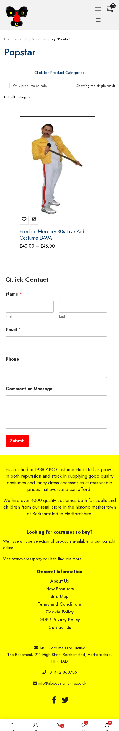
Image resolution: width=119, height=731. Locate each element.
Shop (27, 39)
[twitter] (65, 699)
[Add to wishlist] (24, 220)
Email (13, 329)
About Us (59, 581)
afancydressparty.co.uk (32, 559)
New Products (60, 589)
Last (62, 316)
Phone (12, 359)
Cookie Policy (60, 612)
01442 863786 (63, 672)
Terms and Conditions (60, 604)
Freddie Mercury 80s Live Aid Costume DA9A (52, 234)
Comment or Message (29, 388)
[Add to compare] (34, 220)
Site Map (59, 596)
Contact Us (59, 627)
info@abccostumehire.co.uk (62, 683)
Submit (17, 440)
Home (9, 39)
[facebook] (54, 699)
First (9, 316)
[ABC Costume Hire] (18, 16)
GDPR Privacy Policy (59, 619)
